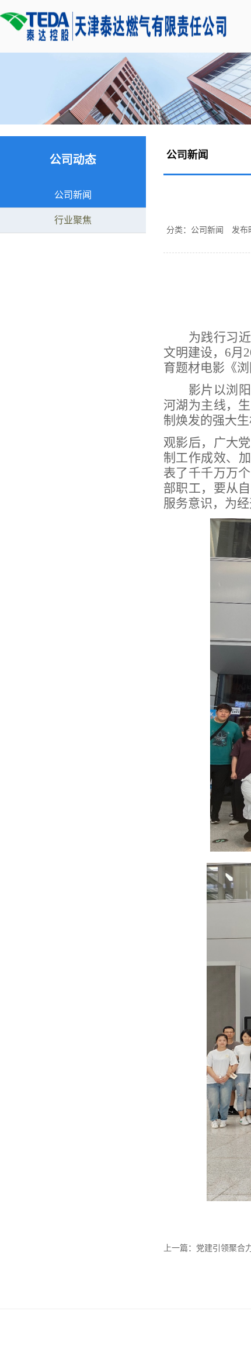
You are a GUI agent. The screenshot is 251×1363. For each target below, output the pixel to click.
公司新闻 (73, 195)
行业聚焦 (73, 220)
